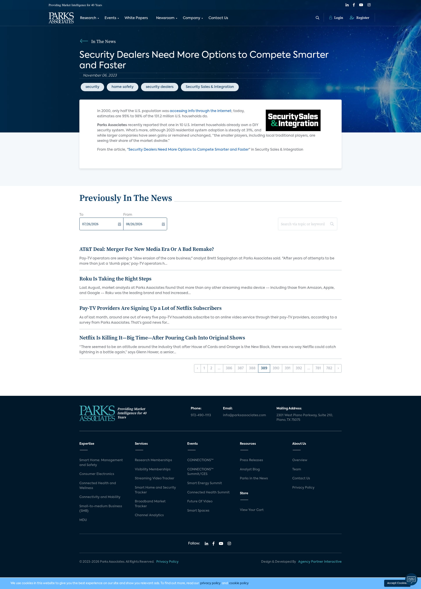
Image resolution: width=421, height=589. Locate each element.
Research (88, 18)
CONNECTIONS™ (200, 460)
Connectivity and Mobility (99, 497)
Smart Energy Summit (204, 483)
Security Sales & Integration (210, 87)
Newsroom (165, 18)
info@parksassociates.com (244, 415)
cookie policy (238, 583)
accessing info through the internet (200, 111)
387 (241, 368)
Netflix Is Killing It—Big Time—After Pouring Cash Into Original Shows (162, 337)
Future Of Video (199, 501)
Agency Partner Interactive (320, 561)
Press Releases (251, 460)
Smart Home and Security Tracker (155, 490)
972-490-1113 (201, 415)
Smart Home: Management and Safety (101, 463)
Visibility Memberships (153, 469)
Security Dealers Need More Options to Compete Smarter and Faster (188, 150)
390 (276, 368)
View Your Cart (252, 510)
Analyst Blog (250, 469)
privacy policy (210, 583)
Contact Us (218, 18)
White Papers (136, 18)
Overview (299, 460)
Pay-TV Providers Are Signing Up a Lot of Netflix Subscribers (150, 308)
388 (252, 368)
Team (296, 469)
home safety (123, 87)
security (92, 87)
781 (318, 368)
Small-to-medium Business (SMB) (100, 509)
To (81, 215)
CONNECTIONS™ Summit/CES (200, 472)
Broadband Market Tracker (150, 504)
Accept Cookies (397, 583)
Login (338, 17)
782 (329, 368)
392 (299, 368)
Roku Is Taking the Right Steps (115, 278)
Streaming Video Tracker (154, 478)
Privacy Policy (303, 487)
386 (229, 368)
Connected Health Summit (208, 492)
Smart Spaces (198, 510)
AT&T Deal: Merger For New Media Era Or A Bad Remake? (146, 249)
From (127, 215)
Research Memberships (153, 460)
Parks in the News (254, 478)
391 (287, 368)
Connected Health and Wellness (97, 486)
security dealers (159, 87)
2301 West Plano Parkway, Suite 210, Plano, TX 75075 (305, 418)
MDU (83, 520)
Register (362, 17)
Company (191, 18)
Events (110, 18)
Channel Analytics (149, 515)
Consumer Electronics (96, 474)
